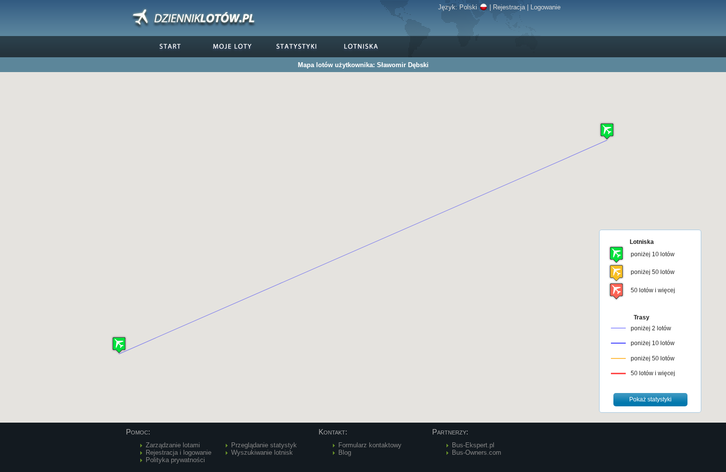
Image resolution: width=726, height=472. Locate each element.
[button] (607, 131)
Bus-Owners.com (476, 452)
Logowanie (545, 7)
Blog (344, 452)
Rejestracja (509, 7)
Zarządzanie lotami (173, 445)
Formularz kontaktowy (370, 445)
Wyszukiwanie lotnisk (262, 452)
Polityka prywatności (175, 460)
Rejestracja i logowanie (178, 452)
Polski (468, 7)
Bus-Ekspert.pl (473, 445)
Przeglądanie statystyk (264, 445)
